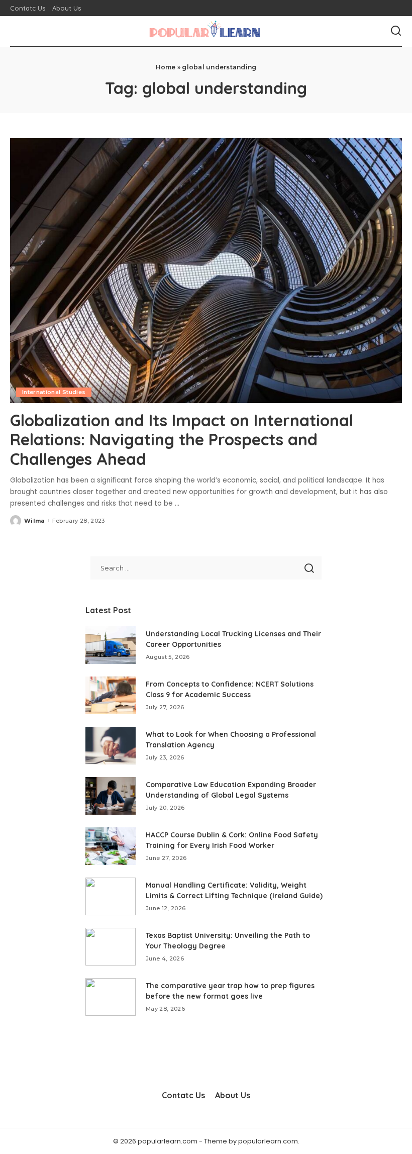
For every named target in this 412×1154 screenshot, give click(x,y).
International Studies (53, 392)
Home (166, 67)
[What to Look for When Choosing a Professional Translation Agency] (110, 745)
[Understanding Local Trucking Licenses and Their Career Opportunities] (110, 645)
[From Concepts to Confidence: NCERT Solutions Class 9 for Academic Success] (110, 695)
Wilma (34, 520)
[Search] (396, 31)
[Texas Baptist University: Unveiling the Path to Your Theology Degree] (110, 947)
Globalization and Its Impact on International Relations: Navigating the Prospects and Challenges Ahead (181, 439)
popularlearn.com (268, 1141)
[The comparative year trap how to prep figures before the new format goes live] (110, 997)
